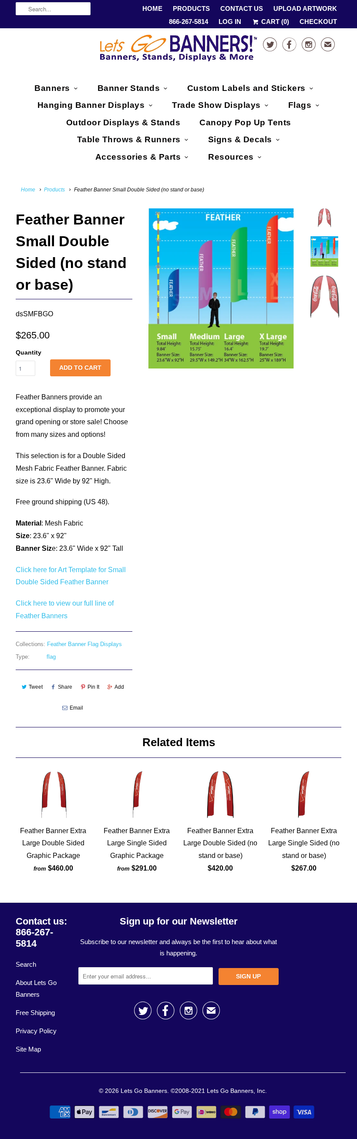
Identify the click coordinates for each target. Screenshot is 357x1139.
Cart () (274, 21)
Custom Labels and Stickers (246, 88)
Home (152, 8)
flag (51, 656)
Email (76, 708)
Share (65, 687)
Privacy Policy (36, 1031)
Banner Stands (129, 88)
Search (26, 964)
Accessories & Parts (138, 156)
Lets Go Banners (144, 1090)
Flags (300, 105)
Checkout (318, 21)
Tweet (36, 687)
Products (191, 8)
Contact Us (241, 8)
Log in (230, 21)
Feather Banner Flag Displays (84, 644)
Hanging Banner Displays (91, 105)
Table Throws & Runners (129, 139)
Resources (231, 156)
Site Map (28, 1049)
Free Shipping (35, 1012)
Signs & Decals (240, 139)
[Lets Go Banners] (178, 50)
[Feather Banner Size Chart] (221, 288)
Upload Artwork (305, 8)
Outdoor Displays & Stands (123, 122)
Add (119, 687)
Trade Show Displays (216, 105)
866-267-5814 (188, 21)
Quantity (28, 352)
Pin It (93, 687)
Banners (52, 88)
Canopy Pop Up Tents (245, 122)
